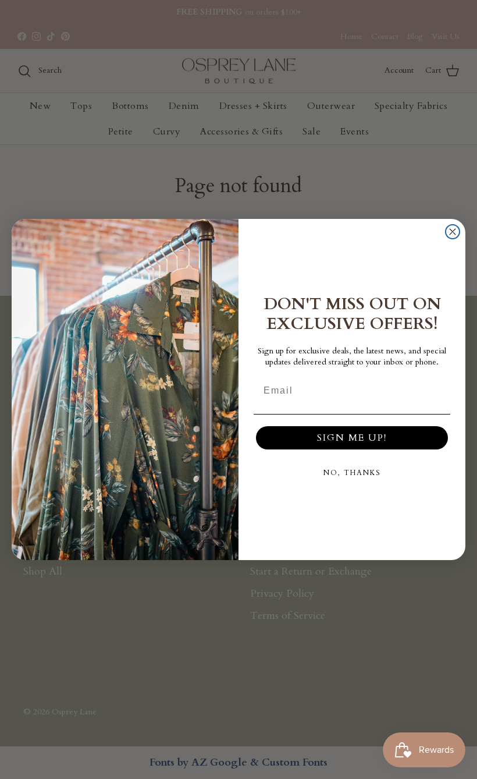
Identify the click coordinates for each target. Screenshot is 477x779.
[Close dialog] (453, 232)
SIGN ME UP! (352, 437)
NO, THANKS (352, 472)
